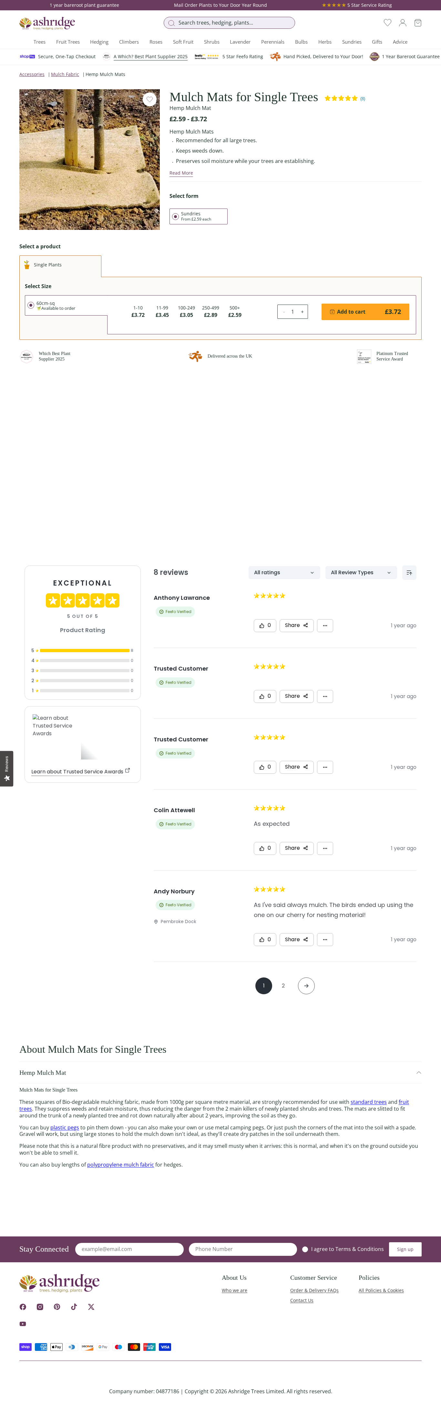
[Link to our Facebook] (22, 1306)
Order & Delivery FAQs (314, 1290)
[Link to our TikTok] (74, 1306)
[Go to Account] (402, 23)
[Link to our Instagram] (39, 1306)
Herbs (325, 41)
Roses (155, 41)
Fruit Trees (68, 41)
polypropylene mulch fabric (120, 1164)
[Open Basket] (418, 23)
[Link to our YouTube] (22, 1323)
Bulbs (301, 41)
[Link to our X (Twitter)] (91, 1306)
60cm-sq (55, 305)
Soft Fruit (183, 41)
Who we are (234, 1290)
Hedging (99, 41)
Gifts (377, 41)
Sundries (352, 41)
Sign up (405, 1249)
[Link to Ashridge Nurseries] (47, 23)
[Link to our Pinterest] (57, 1306)
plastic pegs (64, 1127)
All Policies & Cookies (381, 1290)
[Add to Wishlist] (150, 99)
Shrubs (212, 41)
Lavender (240, 41)
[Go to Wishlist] (387, 23)
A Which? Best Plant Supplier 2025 (151, 56)
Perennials (272, 41)
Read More (181, 173)
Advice (400, 41)
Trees (40, 41)
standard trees (369, 1101)
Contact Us (301, 1300)
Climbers (129, 41)
